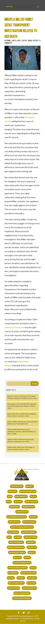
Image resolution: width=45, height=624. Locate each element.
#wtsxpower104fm (16, 583)
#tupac (11, 578)
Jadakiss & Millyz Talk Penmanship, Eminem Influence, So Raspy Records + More (20, 440)
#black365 (12, 491)
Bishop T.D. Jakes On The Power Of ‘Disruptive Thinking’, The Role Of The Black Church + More (22, 397)
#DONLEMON (14, 507)
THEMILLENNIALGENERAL (22, 598)
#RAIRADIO (31, 542)
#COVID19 (18, 501)
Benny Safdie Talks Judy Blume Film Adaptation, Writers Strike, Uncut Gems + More (22, 415)
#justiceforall (29, 522)
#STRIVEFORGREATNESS (22, 562)
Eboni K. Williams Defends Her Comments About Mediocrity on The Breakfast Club (22, 423)
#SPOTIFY (17, 557)
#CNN (9, 501)
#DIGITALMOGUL (31, 501)
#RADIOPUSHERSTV (16, 542)
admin (8, 40)
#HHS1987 (33, 517)
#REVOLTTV (32, 547)
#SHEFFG (32, 552)
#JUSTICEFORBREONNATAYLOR (22, 527)
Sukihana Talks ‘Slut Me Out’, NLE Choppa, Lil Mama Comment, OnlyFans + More (20, 448)
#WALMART (32, 578)
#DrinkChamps (28, 507)
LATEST (24, 40)
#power (18, 537)
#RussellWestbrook (17, 552)
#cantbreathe (21, 496)
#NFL (9, 537)
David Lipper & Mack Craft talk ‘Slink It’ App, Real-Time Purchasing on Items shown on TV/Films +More (22, 406)
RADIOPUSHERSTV (29, 588)
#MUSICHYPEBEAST (29, 532)
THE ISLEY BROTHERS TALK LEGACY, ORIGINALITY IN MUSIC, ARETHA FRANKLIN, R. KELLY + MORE (21, 432)
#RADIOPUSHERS (30, 537)
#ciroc (33, 496)
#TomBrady (13, 573)
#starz (27, 557)
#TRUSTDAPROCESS (28, 573)
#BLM (10, 496)
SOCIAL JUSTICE (33, 40)
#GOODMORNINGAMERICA (16, 517)
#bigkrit (29, 486)
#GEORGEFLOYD (22, 512)
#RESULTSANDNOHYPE (16, 547)
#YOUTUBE (31, 583)
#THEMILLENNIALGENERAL (17, 568)
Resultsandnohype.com (26, 616)
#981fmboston (16, 486)
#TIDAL (33, 568)
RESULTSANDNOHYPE (21, 593)
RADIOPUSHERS (13, 588)
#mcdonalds (13, 532)
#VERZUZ (21, 578)
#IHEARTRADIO (14, 522)
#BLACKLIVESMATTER (27, 491)
